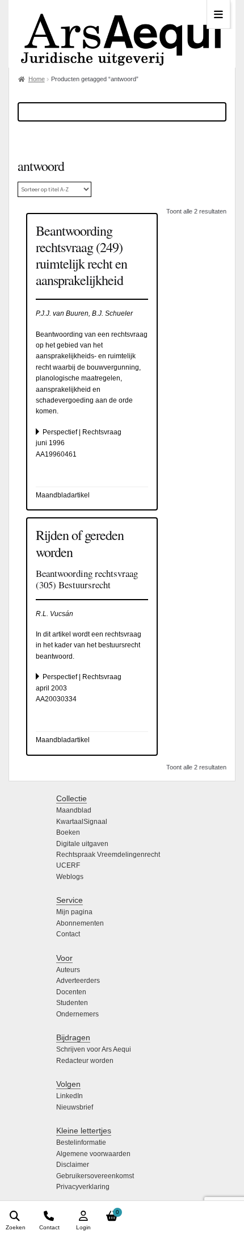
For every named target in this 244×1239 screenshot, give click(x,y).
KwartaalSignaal (81, 822)
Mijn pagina (74, 912)
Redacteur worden (84, 1061)
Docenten (71, 992)
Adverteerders (78, 981)
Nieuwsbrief (74, 1107)
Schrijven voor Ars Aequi (93, 1049)
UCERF (68, 865)
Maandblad (73, 810)
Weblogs (69, 877)
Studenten (72, 1003)
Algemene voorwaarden (93, 1154)
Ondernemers (77, 1014)
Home (36, 79)
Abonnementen (80, 923)
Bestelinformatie (81, 1142)
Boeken (68, 832)
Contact (68, 934)
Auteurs (68, 970)
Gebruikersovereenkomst (95, 1176)
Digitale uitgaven (82, 844)
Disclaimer (72, 1165)
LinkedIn (69, 1096)
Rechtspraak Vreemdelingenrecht (108, 855)
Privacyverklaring (83, 1187)
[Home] (122, 34)
